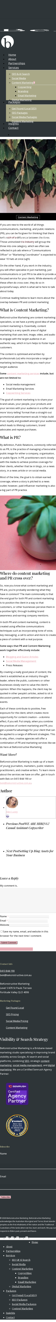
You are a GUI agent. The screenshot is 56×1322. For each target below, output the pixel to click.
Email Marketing (27, 1282)
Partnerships (13, 1251)
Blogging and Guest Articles (22, 656)
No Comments (28, 241)
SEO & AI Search (21, 1259)
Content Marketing (28, 217)
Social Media (19, 1264)
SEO (27, 1061)
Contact (10, 1317)
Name (4, 916)
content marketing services (23, 373)
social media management (27, 1065)
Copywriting (25, 1273)
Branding (23, 1277)
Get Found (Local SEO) (24, 1295)
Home (35, 1242)
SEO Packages (19, 1299)
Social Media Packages (24, 1304)
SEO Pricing (12, 1014)
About (9, 1246)
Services (10, 1255)
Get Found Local (15, 1007)
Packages (11, 1290)
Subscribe (5, 1197)
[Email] (7, 816)
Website (4, 925)
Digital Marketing (21, 1286)
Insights (10, 1312)
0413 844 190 (7, 971)
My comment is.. (9, 885)
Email (4, 920)
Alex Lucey (12, 237)
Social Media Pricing (17, 1021)
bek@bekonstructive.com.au (16, 783)
